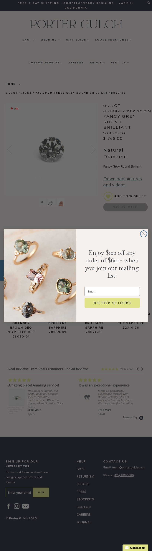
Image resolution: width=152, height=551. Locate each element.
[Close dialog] (143, 234)
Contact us (137, 547)
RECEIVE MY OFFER (112, 303)
